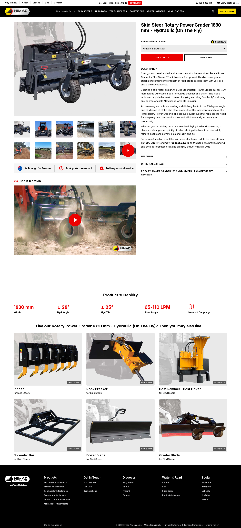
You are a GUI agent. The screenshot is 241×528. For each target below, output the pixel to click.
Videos (36, 2)
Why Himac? (11, 2)
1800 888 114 (152, 142)
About (25, 2)
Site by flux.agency (53, 525)
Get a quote (227, 11)
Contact (58, 2)
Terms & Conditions (193, 525)
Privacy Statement (172, 525)
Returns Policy (212, 525)
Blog (47, 2)
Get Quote (74, 382)
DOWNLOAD (135, 3)
